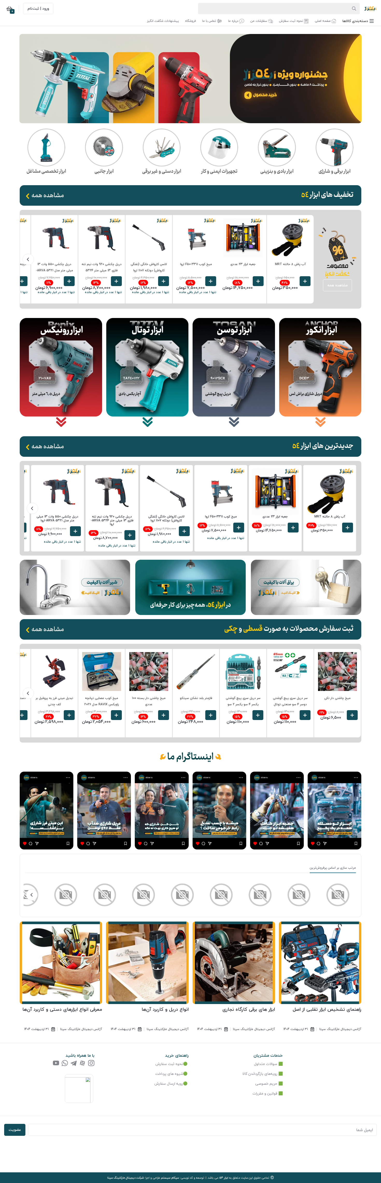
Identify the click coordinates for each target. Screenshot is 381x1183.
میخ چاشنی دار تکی (337, 698)
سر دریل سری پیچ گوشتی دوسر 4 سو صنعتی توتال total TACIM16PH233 (290, 704)
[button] (358, 21)
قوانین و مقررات (264, 1093)
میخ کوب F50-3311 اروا (196, 264)
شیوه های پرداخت (169, 1073)
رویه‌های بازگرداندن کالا (259, 1073)
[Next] (28, 259)
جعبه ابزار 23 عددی (243, 264)
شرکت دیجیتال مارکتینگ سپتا (125, 1177)
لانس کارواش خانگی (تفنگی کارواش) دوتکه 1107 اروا (166, 518)
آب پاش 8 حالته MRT (290, 264)
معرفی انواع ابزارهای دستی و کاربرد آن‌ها (62, 1009)
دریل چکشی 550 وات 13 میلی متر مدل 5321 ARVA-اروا (54, 270)
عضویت (15, 1129)
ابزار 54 (223, 1177)
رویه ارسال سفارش (168, 1083)
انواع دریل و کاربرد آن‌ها (165, 1009)
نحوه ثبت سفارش (169, 1064)
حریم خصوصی (266, 1083)
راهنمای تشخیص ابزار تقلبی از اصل (327, 1009)
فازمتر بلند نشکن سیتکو (196, 698)
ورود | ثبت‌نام (38, 8)
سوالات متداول (265, 1064)
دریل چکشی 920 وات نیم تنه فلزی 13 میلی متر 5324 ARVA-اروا (102, 270)
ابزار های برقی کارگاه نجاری (248, 1009)
